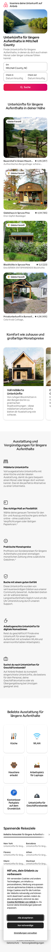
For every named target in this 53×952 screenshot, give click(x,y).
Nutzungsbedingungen (33, 943)
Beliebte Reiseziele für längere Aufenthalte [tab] (24, 834)
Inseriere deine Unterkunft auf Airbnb (26, 5)
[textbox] (14, 78)
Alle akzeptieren (25, 917)
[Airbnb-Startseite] (6, 4)
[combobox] (25, 68)
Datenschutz (13, 943)
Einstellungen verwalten (25, 933)
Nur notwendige (25, 925)
